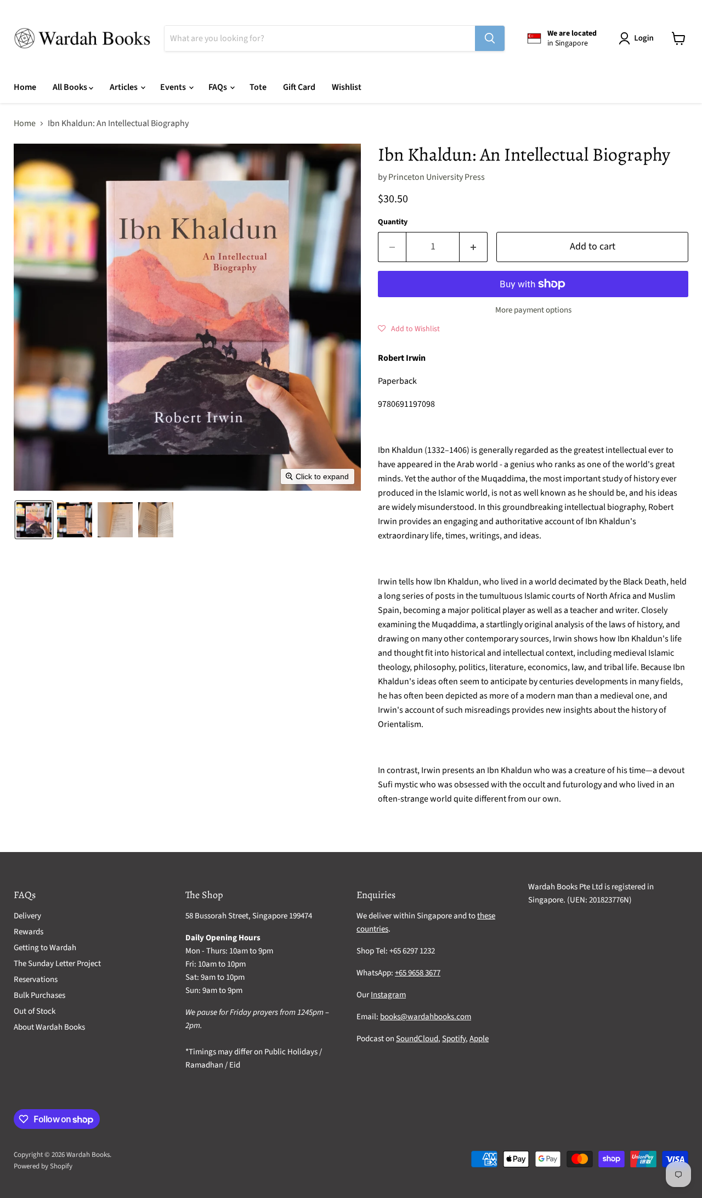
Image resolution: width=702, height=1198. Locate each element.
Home (25, 87)
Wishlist (346, 87)
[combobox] (320, 38)
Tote (258, 87)
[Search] (490, 38)
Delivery (27, 916)
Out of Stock (34, 1011)
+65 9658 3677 (417, 973)
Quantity (392, 222)
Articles (124, 87)
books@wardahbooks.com (425, 1017)
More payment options (533, 310)
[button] (638, 38)
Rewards (28, 932)
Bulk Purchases (39, 995)
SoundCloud (417, 1038)
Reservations (36, 979)
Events (174, 87)
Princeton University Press (436, 177)
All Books (71, 87)
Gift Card (299, 87)
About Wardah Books (49, 1027)
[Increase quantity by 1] (474, 247)
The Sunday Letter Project (57, 963)
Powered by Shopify (43, 1166)
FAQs (218, 87)
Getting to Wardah (45, 947)
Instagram (388, 995)
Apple (479, 1038)
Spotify (454, 1038)
